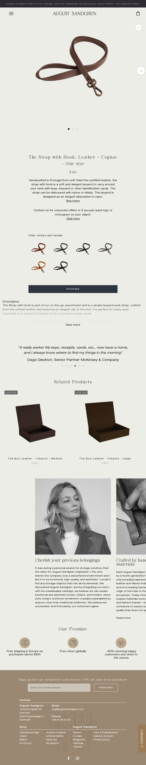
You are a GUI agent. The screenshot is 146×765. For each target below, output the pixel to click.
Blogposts (79, 740)
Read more (123, 618)
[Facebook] (68, 758)
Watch (23, 740)
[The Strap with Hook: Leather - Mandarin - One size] (39, 260)
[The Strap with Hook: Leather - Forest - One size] (84, 242)
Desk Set (51, 740)
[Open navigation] (11, 13)
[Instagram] (77, 758)
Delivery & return (103, 736)
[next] (141, 71)
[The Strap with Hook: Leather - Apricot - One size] (39, 242)
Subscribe (106, 688)
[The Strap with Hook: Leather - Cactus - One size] (62, 242)
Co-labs (77, 736)
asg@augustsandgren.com (68, 709)
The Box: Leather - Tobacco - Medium (35, 459)
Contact (77, 747)
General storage (29, 733)
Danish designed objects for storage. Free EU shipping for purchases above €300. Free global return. (73, 4)
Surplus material (56, 733)
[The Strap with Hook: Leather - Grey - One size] (106, 242)
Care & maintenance (105, 733)
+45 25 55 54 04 (61, 720)
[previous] (5, 71)
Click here (73, 219)
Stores (77, 733)
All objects (52, 743)
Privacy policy (101, 740)
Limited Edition (55, 736)
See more (73, 201)
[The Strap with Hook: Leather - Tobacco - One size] (62, 260)
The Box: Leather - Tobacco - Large (105, 459)
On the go (26, 743)
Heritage (78, 743)
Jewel (23, 736)
